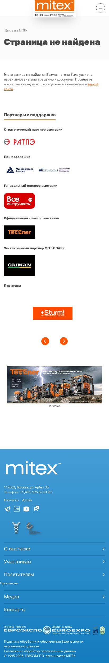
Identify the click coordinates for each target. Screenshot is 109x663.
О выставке (17, 548)
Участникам (17, 561)
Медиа (11, 596)
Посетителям (19, 574)
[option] (52, 314)
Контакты (11, 500)
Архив (27, 500)
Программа (9, 583)
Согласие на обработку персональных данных (40, 651)
